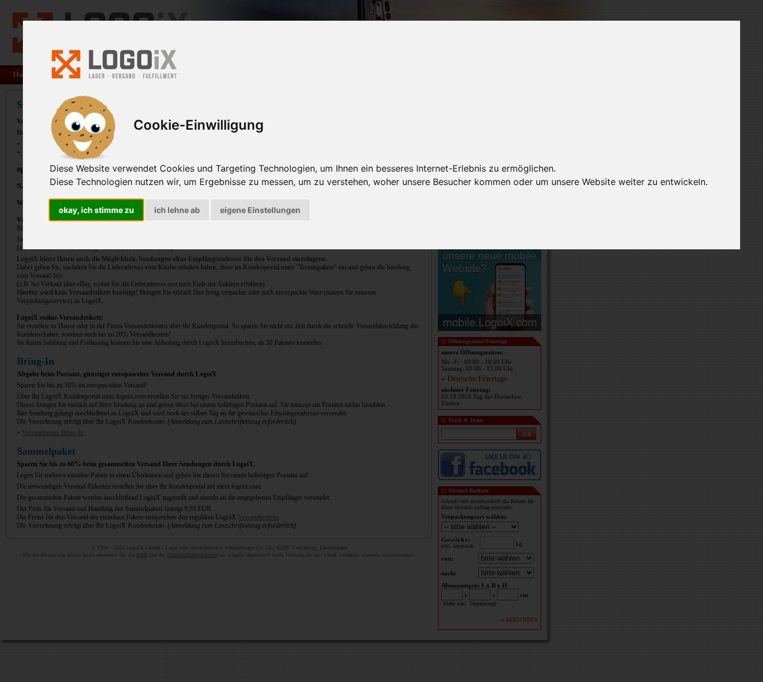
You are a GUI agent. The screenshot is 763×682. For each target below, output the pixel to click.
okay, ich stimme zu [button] (96, 210)
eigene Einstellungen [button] (260, 210)
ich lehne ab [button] (177, 210)
